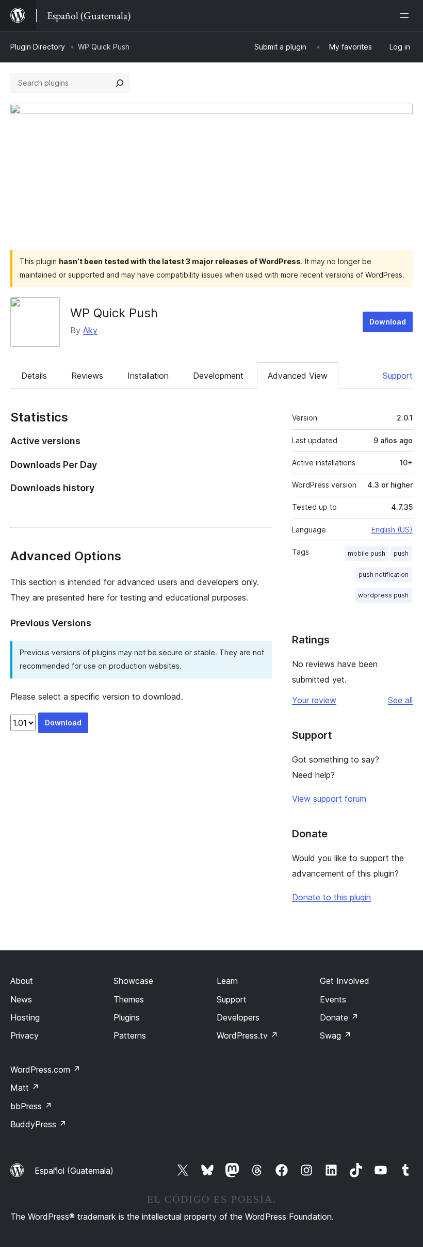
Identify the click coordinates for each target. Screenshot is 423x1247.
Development (218, 375)
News (21, 999)
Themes (128, 999)
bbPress (31, 1106)
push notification (384, 574)
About (21, 981)
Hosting (25, 1017)
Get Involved (344, 981)
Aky (90, 330)
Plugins (126, 1017)
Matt (24, 1087)
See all (400, 700)
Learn (227, 981)
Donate (339, 1017)
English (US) (392, 529)
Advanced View (298, 375)
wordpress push (383, 595)
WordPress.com (45, 1069)
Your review (314, 700)
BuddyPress (38, 1124)
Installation (148, 375)
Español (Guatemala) (74, 1170)
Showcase (133, 981)
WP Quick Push (114, 312)
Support (398, 375)
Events (333, 999)
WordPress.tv (247, 1035)
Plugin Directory (37, 46)
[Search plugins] (119, 83)
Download (387, 321)
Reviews (87, 375)
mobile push (366, 553)
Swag (335, 1035)
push (401, 553)
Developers (238, 1017)
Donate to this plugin (331, 897)
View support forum (329, 798)
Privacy (24, 1035)
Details (34, 375)
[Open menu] (406, 15)
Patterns (129, 1035)
